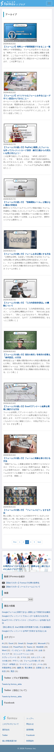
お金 (40, 650)
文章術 (39, 668)
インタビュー (16, 650)
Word (4, 650)
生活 (4, 671)
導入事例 (28, 668)
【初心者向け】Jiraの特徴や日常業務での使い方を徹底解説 (26, 627)
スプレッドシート (9, 657)
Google (30, 643)
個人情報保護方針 (9, 741)
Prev (15, 542)
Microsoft (41, 643)
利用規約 (30, 741)
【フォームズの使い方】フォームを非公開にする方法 (26, 254)
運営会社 (6, 730)
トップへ (30, 718)
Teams (29, 647)
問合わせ (30, 724)
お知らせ (30, 650)
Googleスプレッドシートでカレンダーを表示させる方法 (25, 616)
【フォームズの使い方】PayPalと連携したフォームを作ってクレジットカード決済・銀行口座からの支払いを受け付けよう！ (26, 150)
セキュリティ (36, 657)
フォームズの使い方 (32, 661)
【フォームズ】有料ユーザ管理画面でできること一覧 (26, 47)
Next (39, 542)
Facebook (30, 735)
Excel (11, 643)
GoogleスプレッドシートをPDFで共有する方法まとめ (24, 631)
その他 (4, 661)
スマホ (23, 657)
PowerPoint (18, 647)
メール (40, 664)
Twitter (5, 735)
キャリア (5, 654)
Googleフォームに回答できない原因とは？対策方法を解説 (26, 612)
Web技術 (40, 647)
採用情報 (30, 730)
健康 (19, 668)
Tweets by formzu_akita (12, 684)
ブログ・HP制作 (8, 664)
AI (3, 643)
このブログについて (10, 724)
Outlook (5, 647)
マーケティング (25, 664)
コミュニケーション (21, 654)
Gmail (20, 643)
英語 (12, 671)
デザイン (16, 661)
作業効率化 (6, 668)
